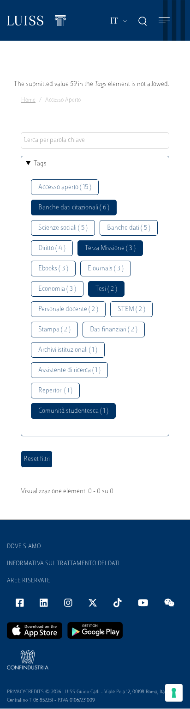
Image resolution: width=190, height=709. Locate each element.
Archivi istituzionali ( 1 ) (67, 350)
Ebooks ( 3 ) (53, 268)
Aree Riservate (28, 581)
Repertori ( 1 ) (55, 390)
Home (28, 100)
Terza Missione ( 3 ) (110, 248)
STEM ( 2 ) (131, 309)
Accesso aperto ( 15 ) (64, 187)
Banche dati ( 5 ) (128, 228)
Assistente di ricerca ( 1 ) (69, 370)
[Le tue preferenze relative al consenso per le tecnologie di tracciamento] (174, 693)
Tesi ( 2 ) (106, 289)
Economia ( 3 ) (57, 289)
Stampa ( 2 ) (54, 329)
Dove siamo (24, 547)
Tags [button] (40, 163)
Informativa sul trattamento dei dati (63, 564)
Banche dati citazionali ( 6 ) (73, 207)
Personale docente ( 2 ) (68, 309)
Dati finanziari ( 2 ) (113, 329)
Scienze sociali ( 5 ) (63, 228)
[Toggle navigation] (164, 20)
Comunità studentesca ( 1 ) (73, 411)
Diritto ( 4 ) (51, 248)
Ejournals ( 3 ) (106, 268)
